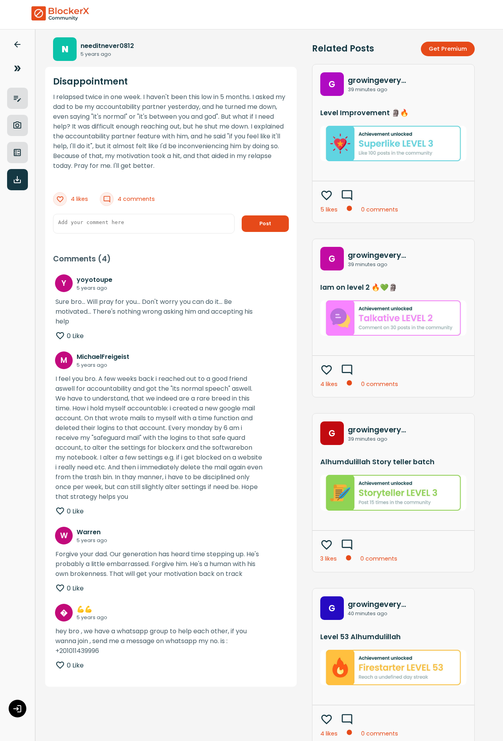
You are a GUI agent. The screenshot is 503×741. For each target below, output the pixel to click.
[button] (17, 46)
